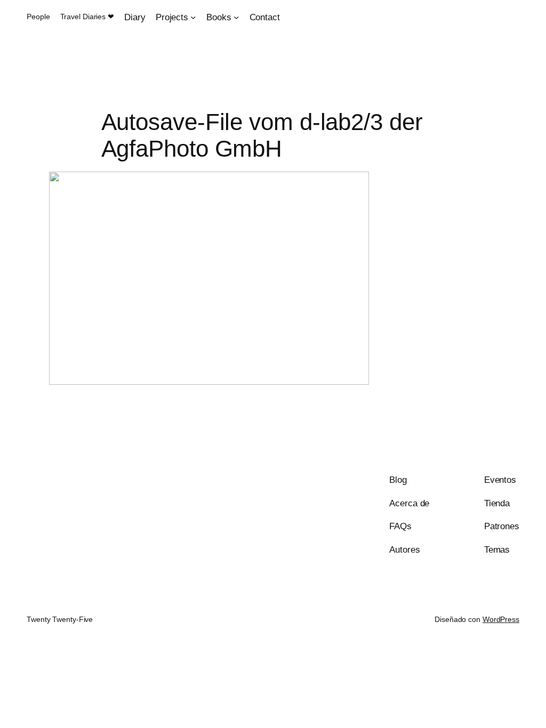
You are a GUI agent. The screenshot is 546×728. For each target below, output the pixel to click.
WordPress (501, 619)
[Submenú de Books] (236, 17)
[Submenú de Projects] (193, 17)
